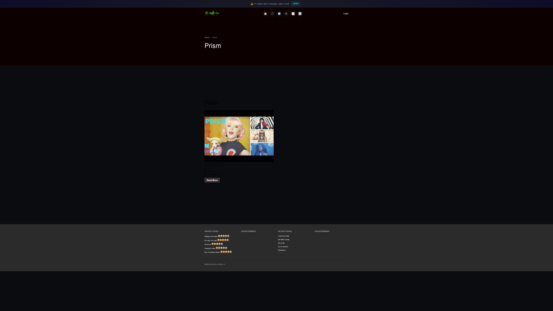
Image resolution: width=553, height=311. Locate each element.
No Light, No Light (210, 240)
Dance (209, 171)
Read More (212, 180)
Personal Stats (293, 13)
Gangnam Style (209, 248)
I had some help (283, 236)
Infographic (300, 13)
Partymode (279, 13)
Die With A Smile (283, 239)
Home (265, 13)
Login (346, 13)
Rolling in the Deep (210, 236)
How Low (207, 244)
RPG (209, 168)
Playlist (272, 13)
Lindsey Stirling (213, 174)
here (295, 3)
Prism (211, 102)
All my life (281, 243)
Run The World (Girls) (212, 252)
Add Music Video (286, 13)
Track (215, 171)
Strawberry (282, 250)
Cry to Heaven (283, 246)
